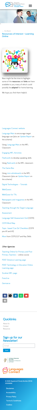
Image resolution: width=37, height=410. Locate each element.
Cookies (9, 405)
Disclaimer (10, 388)
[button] (30, 5)
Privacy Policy (11, 397)
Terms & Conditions (13, 401)
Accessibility (11, 392)
